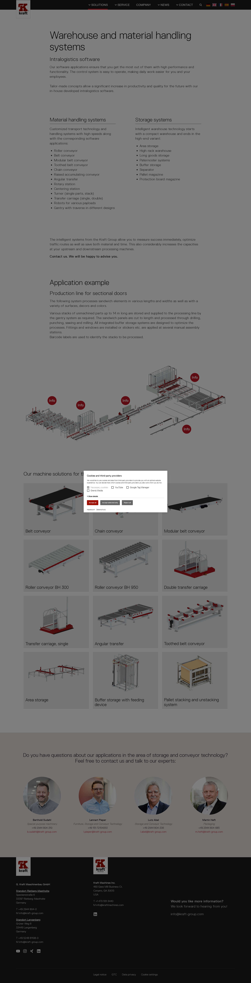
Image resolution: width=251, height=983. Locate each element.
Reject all (127, 502)
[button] (112, 487)
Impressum (91, 510)
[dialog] (125, 491)
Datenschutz (101, 510)
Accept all (92, 502)
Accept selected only (110, 502)
